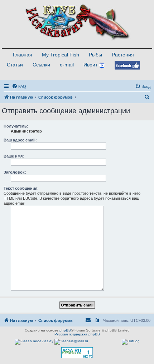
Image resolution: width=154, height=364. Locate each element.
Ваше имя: (14, 156)
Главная (22, 55)
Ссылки (41, 65)
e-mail (67, 65)
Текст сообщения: (21, 188)
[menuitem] (19, 86)
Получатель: (16, 126)
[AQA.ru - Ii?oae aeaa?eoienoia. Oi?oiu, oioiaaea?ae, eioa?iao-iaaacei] (77, 352)
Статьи (15, 65)
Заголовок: (15, 172)
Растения (123, 55)
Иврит (90, 65)
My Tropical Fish (60, 55)
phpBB (65, 330)
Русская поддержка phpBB (77, 334)
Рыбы (95, 55)
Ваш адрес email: (20, 140)
